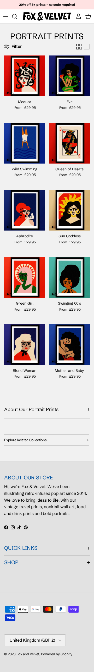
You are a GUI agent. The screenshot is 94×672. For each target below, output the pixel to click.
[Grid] (79, 46)
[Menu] (5, 16)
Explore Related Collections (25, 440)
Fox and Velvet (27, 654)
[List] (87, 46)
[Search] (17, 16)
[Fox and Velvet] (47, 16)
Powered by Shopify (56, 654)
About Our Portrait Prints (31, 409)
